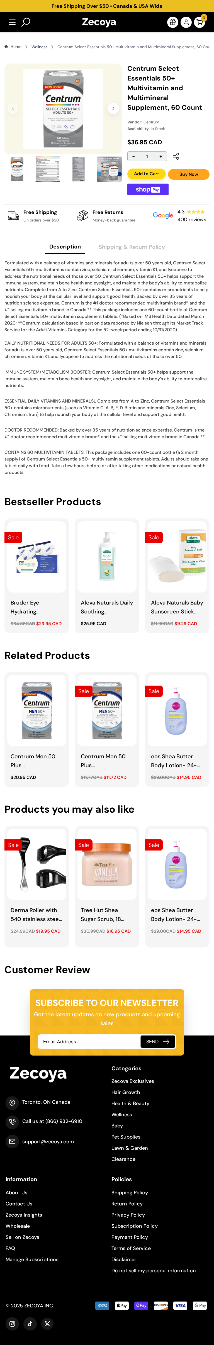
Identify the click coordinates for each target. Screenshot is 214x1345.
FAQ (10, 1248)
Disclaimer (123, 1259)
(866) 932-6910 (63, 1121)
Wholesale (18, 1226)
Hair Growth (125, 1092)
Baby (117, 1125)
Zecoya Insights (24, 1215)
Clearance (123, 1159)
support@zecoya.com (48, 1141)
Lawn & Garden (129, 1148)
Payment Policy (129, 1237)
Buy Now (188, 174)
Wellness (121, 1114)
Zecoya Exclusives (132, 1081)
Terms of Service (131, 1248)
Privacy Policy (128, 1215)
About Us (16, 1192)
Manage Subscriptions (32, 1259)
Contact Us (19, 1203)
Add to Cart (146, 174)
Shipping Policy (129, 1192)
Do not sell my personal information (153, 1270)
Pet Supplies (125, 1137)
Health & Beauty (130, 1103)
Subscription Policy (134, 1226)
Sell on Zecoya (22, 1237)
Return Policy (127, 1203)
